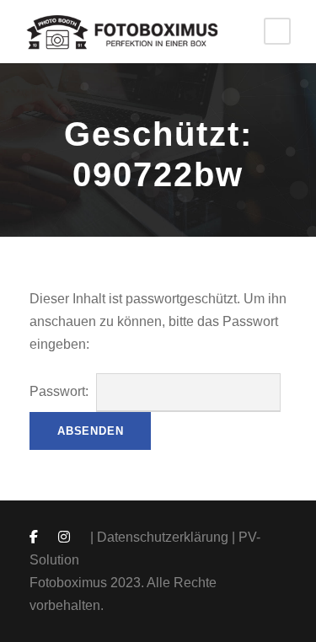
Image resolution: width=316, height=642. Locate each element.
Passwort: (60, 391)
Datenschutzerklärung (162, 537)
